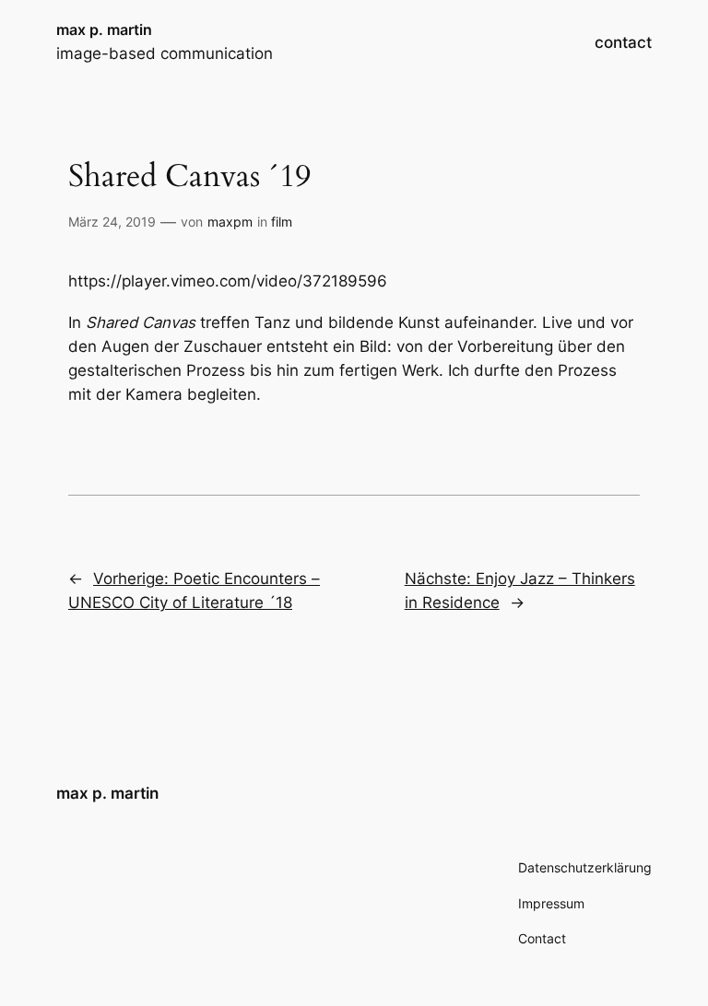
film (281, 221)
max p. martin (104, 29)
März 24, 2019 (112, 221)
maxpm (230, 221)
